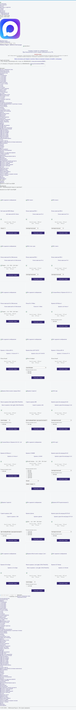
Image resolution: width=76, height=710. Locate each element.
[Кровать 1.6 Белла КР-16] (59, 339)
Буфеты (2, 74)
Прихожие (2, 115)
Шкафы (2, 124)
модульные (3, 90)
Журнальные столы (5, 94)
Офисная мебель (4, 130)
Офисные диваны (4, 131)
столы (1, 85)
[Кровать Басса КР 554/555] (33, 339)
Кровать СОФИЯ (30, 453)
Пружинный (3, 158)
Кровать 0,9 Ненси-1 (6, 453)
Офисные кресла (4, 137)
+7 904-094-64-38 (4, 14)
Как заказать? (3, 4)
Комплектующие (4, 136)
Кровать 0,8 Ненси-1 (56, 303)
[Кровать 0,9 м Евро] (8, 553)
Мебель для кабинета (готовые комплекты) (11, 142)
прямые (2, 145)
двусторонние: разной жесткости (8, 161)
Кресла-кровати (4, 149)
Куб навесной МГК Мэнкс (7, 211)
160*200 (29, 476)
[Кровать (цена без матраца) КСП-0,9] (59, 502)
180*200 (29, 477)
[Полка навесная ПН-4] (54, 200)
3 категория (3, 79)
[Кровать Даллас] (33, 502)
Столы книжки (4, 92)
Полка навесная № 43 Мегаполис (9, 303)
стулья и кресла (4, 140)
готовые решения (4, 88)
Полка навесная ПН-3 (31, 211)
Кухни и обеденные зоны (6, 69)
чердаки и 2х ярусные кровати (7, 152)
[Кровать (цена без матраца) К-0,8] (54, 391)
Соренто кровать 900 (31, 402)
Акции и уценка (4, 175)
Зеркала (2, 112)
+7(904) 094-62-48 (4, 13)
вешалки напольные (5, 119)
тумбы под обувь (4, 120)
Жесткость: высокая (5, 165)
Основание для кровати (6, 102)
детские (2, 144)
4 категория (3, 80)
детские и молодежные (6, 150)
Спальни (2, 98)
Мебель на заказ (4, 170)
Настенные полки (4, 95)
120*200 (29, 473)
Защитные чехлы (4, 168)
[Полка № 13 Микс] (33, 292)
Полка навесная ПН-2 (31, 257)
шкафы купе (3, 126)
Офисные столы (4, 133)
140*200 (29, 474)
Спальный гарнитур (5, 99)
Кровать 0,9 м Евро (5, 564)
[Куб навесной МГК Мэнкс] (8, 200)
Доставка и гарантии (5, 7)
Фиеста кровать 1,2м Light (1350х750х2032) (37, 564)
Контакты (2, 12)
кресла (1, 148)
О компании (3, 3)
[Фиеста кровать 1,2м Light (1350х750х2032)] (36, 553)
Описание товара (13, 233)
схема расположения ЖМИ (38, 61)
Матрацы (2, 157)
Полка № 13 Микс (30, 303)
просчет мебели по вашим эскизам (9, 174)
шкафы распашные (5, 125)
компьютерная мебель (5, 138)
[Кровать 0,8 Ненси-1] (61, 292)
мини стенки (3, 89)
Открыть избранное (5, 42)
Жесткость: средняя (5, 163)
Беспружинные (4, 159)
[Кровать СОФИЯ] (33, 442)
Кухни (1, 176)
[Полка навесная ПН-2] (30, 246)
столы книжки (3, 106)
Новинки (2, 177)
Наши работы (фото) (5, 171)
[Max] (10, 38)
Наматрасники (3, 169)
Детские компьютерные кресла (8, 156)
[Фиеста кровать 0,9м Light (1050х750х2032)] (11, 391)
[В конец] (16, 595)
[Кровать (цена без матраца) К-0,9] (54, 442)
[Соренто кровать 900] (31, 391)
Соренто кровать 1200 (6, 513)
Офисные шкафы (4, 132)
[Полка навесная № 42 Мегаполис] (8, 246)
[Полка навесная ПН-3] (29, 200)
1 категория (3, 76)
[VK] (0, 18)
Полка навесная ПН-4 (56, 211)
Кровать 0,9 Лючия (56, 564)
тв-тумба (2, 93)
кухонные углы (4, 73)
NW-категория (3, 82)
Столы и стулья (4, 83)
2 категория (3, 77)
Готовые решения (4, 117)
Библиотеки (3, 114)
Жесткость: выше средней (6, 164)
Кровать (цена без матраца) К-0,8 (59, 402)
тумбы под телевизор (5, 111)
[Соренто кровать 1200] (6, 502)
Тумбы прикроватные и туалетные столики (11, 104)
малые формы (3, 105)
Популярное (3, 178)
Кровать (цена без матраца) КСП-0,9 (60, 513)
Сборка (2, 8)
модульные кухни (4, 70)
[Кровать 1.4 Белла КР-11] (8, 339)
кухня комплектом (4, 71)
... (9, 595)
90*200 (29, 373)
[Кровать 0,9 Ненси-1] (11, 442)
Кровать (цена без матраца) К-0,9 (59, 453)
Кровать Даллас (30, 513)
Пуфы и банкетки (4, 121)
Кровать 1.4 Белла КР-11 (7, 350)
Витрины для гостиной (6, 129)
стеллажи (2, 108)
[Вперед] (14, 595)
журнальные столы (5, 109)
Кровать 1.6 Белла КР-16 (57, 350)
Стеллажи (2, 96)
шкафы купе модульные (6, 127)
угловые (2, 146)
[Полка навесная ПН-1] (54, 246)
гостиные (2, 87)
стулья (1, 86)
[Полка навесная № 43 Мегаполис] (8, 292)
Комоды (2, 101)
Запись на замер (4, 172)
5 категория (3, 81)
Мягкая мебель (3, 143)
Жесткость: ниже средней (6, 162)
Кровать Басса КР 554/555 (32, 350)
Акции (1, 9)
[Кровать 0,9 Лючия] (59, 553)
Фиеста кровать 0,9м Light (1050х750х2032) (12, 402)
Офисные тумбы (4, 134)
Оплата (2, 6)
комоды (2, 107)
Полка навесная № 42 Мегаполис (9, 257)
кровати (2, 100)
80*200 (55, 321)
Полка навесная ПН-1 (56, 257)
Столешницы (3, 75)
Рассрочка (2, 10)
